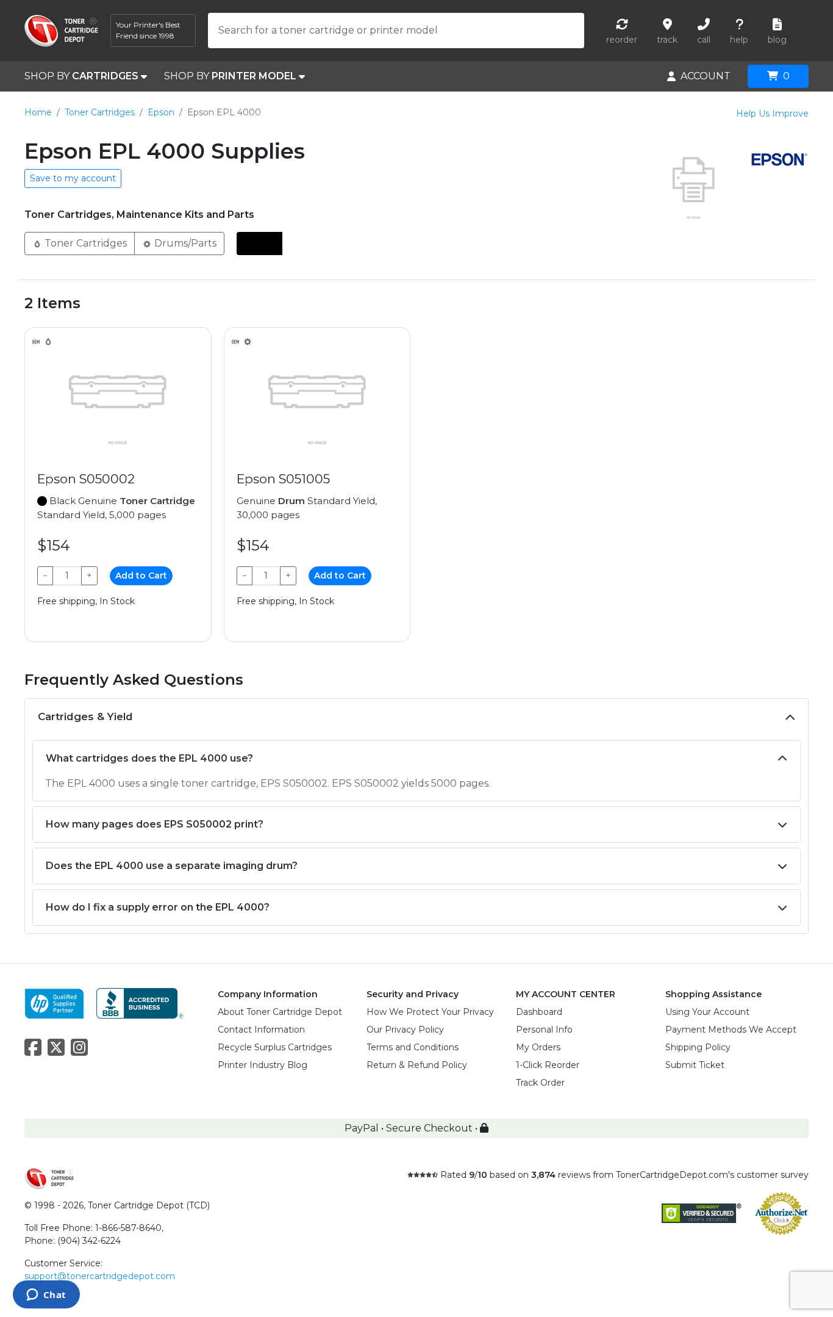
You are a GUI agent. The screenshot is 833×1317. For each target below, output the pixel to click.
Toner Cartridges (100, 112)
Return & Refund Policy (416, 1064)
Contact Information (261, 1029)
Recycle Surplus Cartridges (275, 1047)
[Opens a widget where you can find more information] (46, 1295)
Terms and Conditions (412, 1047)
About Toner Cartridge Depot (280, 1011)
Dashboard (539, 1011)
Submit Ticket (694, 1064)
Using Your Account (707, 1011)
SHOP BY (81, 76)
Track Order (540, 1082)
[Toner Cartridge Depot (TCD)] (61, 31)
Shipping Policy (698, 1047)
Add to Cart (141, 575)
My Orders (538, 1047)
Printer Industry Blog (262, 1064)
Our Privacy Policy (405, 1029)
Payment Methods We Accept (730, 1029)
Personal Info (544, 1029)
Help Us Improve (772, 113)
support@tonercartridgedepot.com (99, 1276)
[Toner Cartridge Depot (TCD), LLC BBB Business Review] (140, 1002)
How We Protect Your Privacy (430, 1011)
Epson (161, 112)
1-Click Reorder (547, 1064)
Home (38, 112)
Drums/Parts (184, 243)
